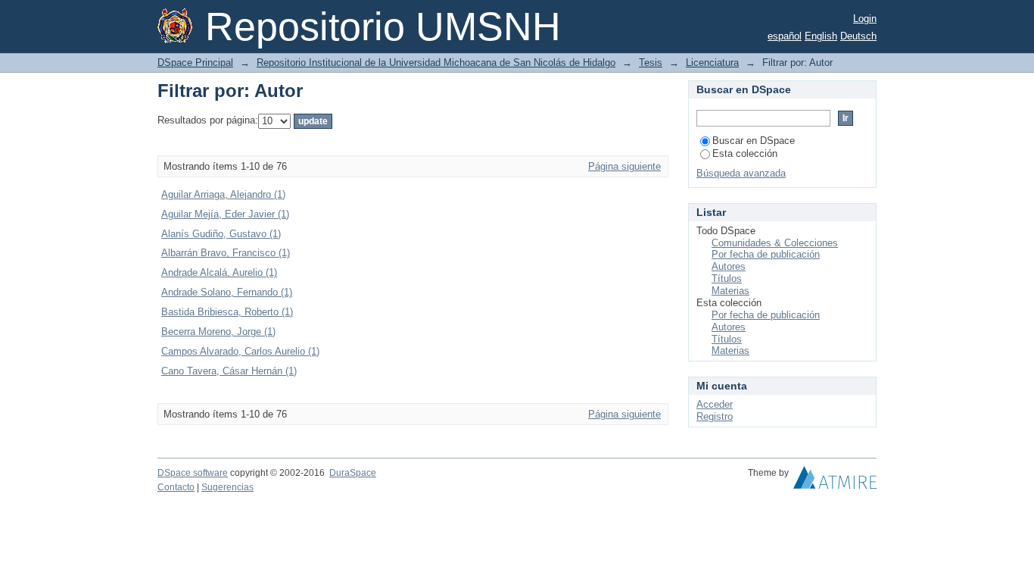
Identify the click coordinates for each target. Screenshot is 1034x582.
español (785, 36)
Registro (714, 416)
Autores (729, 266)
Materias (730, 290)
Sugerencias (227, 487)
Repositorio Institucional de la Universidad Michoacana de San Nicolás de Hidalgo (436, 62)
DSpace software (192, 473)
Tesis (650, 62)
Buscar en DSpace (753, 140)
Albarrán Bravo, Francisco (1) (225, 252)
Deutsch (858, 36)
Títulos (727, 278)
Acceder (714, 404)
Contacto (176, 487)
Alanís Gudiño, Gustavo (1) (221, 233)
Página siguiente (624, 166)
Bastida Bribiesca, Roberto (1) (227, 312)
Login (865, 18)
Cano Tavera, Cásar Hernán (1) (229, 371)
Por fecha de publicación (766, 254)
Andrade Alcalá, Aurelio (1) (219, 272)
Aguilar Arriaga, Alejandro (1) (223, 194)
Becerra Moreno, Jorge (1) (218, 331)
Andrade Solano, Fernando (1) (226, 292)
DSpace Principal (195, 62)
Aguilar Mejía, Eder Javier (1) (225, 214)
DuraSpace (352, 473)
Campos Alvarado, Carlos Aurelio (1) (240, 351)
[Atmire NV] (835, 481)
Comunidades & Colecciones (775, 243)
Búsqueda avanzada (741, 173)
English (821, 36)
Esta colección (744, 153)
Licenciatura (712, 62)
